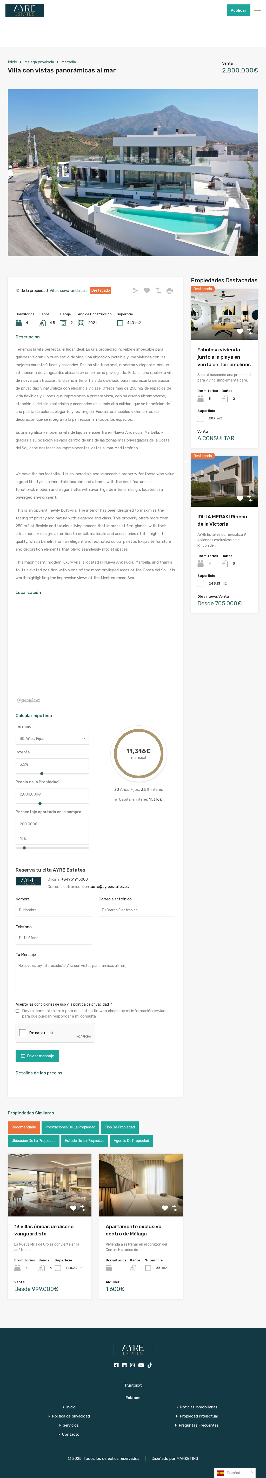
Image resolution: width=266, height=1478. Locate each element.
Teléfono (24, 927)
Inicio (12, 62)
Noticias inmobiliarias (198, 1407)
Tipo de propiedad (120, 1127)
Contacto (70, 1434)
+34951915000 (210, 10)
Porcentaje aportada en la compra (48, 812)
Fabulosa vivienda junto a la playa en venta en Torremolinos (224, 357)
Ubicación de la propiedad (34, 1141)
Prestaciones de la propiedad (70, 1127)
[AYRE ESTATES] (24, 14)
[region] (95, 653)
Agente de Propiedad (131, 1141)
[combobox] (52, 739)
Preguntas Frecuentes (199, 1425)
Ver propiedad (224, 329)
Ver (50, 1204)
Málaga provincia (39, 62)
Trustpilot (133, 1385)
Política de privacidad (71, 1416)
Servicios (71, 1425)
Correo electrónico (115, 899)
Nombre (23, 899)
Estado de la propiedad (84, 1141)
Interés (23, 752)
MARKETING (187, 1458)
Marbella (68, 62)
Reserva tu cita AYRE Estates (50, 870)
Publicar (239, 10)
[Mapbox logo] (28, 700)
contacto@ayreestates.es (105, 886)
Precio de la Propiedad (37, 782)
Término (23, 726)
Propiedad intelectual (199, 1416)
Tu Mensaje (26, 954)
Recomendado (24, 1127)
